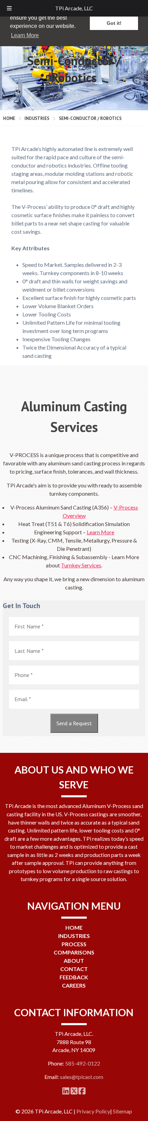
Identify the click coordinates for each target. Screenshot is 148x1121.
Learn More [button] (25, 35)
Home (9, 118)
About (74, 960)
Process (74, 944)
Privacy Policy (93, 1111)
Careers (74, 985)
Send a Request (74, 723)
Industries (36, 118)
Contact (74, 969)
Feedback (74, 977)
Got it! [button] (114, 23)
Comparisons (74, 952)
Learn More (100, 532)
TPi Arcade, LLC (74, 8)
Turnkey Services (81, 565)
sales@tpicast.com (81, 1077)
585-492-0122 (82, 1063)
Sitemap (122, 1111)
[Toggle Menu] (9, 8)
